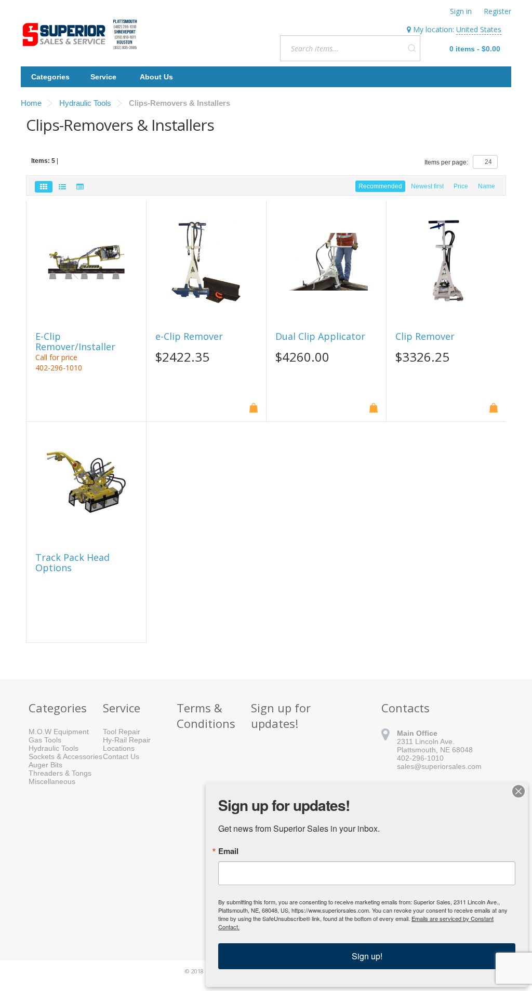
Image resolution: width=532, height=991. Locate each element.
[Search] (412, 48)
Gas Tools (45, 740)
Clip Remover (425, 337)
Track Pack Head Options (72, 563)
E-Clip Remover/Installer (75, 342)
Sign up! (367, 956)
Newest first (427, 186)
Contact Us (121, 756)
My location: (456, 29)
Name (486, 186)
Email (228, 851)
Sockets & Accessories (65, 756)
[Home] (82, 34)
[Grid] (43, 186)
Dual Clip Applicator (320, 337)
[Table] (80, 186)
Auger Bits (45, 765)
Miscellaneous (52, 781)
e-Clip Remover (189, 337)
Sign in (461, 11)
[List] (62, 186)
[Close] (518, 791)
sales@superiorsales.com (439, 766)
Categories (50, 77)
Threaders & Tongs (60, 773)
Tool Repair (121, 731)
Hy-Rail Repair (127, 740)
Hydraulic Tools (53, 748)
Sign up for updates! (281, 715)
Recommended (380, 186)
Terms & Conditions (206, 715)
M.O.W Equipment (59, 731)
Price (461, 186)
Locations (119, 748)
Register (497, 11)
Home (31, 103)
